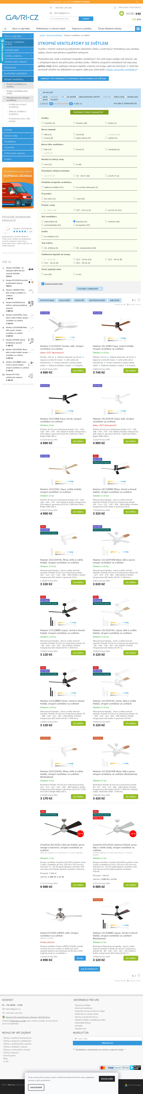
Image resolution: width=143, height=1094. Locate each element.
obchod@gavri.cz (13, 1009)
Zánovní (107, 97)
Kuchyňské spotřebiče (15, 73)
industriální (50, 221)
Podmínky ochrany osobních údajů (90, 1011)
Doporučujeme (47, 300)
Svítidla (8, 129)
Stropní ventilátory (13, 79)
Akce (45, 97)
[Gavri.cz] (25, 17)
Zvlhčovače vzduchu (14, 153)
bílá (48, 134)
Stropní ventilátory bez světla (17, 92)
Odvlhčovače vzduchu (15, 61)
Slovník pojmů (9, 1055)
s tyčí (80, 199)
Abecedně (114, 300)
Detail (80, 958)
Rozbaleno (132, 97)
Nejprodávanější (97, 300)
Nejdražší (79, 300)
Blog (5, 1058)
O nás (6, 1061)
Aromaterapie (11, 50)
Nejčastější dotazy (83, 1023)
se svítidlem (51, 236)
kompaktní (83, 225)
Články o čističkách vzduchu (15, 1047)
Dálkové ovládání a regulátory (17, 112)
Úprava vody (10, 135)
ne (78, 164)
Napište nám (80, 1028)
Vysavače (9, 147)
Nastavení (36, 1087)
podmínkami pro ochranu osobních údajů (105, 1050)
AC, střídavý (51, 248)
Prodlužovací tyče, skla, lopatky (19, 119)
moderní (114, 221)
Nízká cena (119, 97)
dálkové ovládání (54, 187)
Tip (62, 97)
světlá (112, 138)
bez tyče (50, 199)
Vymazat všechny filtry (54, 284)
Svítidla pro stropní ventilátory (17, 105)
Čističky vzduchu (13, 55)
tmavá (48, 138)
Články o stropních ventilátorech (17, 1041)
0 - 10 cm (49, 259)
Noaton (81, 123)
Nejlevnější (64, 300)
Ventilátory (10, 141)
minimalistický (52, 225)
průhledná (114, 134)
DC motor (71, 97)
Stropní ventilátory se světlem (17, 85)
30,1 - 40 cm (51, 263)
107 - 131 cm (83, 210)
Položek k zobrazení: (125, 103)
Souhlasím (107, 1079)
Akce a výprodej (21, 28)
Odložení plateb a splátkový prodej (90, 1020)
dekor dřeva (83, 138)
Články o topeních (11, 1052)
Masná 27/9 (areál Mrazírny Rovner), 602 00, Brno (28, 1017)
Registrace (135, 7)
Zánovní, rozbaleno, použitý (14, 42)
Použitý (54, 100)
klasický (81, 221)
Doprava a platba (81, 28)
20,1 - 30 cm (115, 259)
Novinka (54, 97)
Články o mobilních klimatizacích (17, 1038)
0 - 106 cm (50, 210)
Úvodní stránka (5, 28)
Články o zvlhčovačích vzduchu (16, 1050)
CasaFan (49, 123)
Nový (45, 100)
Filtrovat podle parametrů (88, 112)
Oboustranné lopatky (89, 97)
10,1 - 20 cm (83, 259)
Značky (8, 159)
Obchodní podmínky (83, 1008)
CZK (134, 19)
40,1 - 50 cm (83, 263)
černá (80, 134)
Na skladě (48, 92)
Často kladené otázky (109, 28)
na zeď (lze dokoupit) (87, 187)
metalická (114, 149)
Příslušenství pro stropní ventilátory (18, 98)
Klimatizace (10, 67)
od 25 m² (113, 176)
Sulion (112, 123)
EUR (139, 19)
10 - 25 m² (83, 176)
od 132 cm (114, 210)
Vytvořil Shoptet (134, 1085)
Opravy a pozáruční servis (86, 1017)
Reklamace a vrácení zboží (50, 28)
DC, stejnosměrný (86, 248)
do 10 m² (49, 176)
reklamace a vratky (18, 1021)
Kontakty (79, 1026)
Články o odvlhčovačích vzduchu (17, 1044)
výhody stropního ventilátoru (120, 69)
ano (48, 164)
